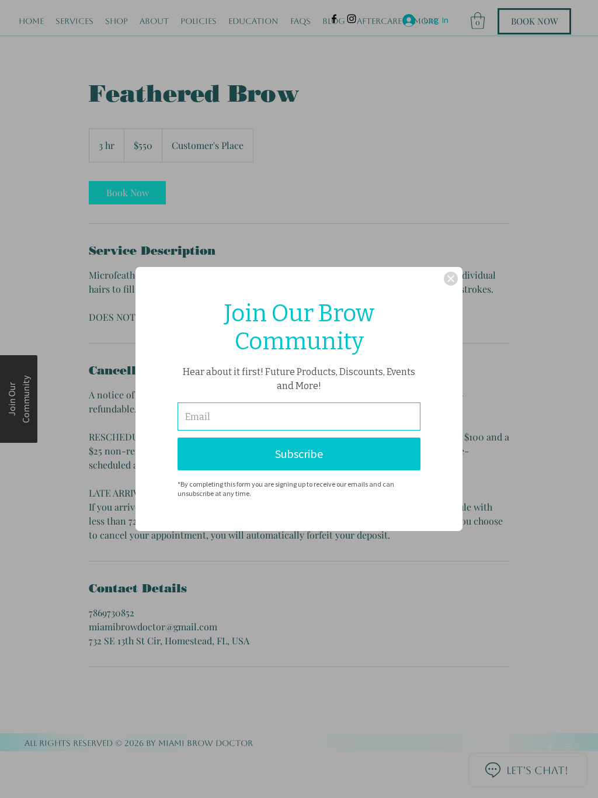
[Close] (451, 279)
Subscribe (299, 453)
